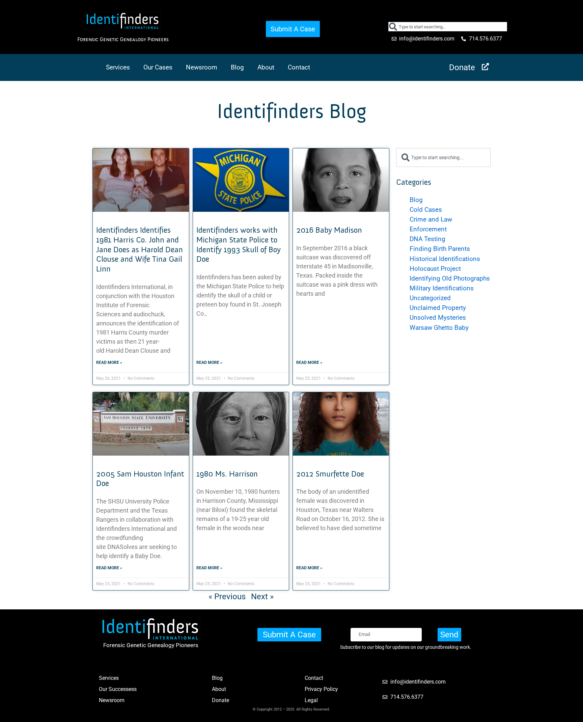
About (265, 67)
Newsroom (201, 67)
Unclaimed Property (438, 308)
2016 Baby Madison (329, 230)
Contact (299, 67)
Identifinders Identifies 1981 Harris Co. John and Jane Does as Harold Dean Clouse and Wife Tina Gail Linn (139, 249)
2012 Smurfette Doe (330, 474)
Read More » (109, 362)
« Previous (227, 596)
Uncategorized (430, 298)
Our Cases (157, 67)
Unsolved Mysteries (438, 317)
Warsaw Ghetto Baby (439, 327)
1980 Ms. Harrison (227, 474)
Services (118, 67)
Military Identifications (442, 288)
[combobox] (447, 26)
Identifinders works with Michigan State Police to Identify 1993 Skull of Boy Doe (238, 244)
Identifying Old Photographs (450, 278)
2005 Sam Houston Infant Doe (140, 478)
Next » (262, 596)
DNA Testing (427, 239)
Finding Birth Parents (440, 249)
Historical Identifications (445, 259)
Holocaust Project (435, 268)
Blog (237, 67)
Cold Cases (426, 209)
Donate (462, 67)
